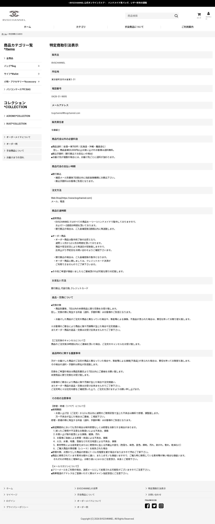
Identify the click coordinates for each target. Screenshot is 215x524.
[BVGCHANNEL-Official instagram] (161, 505)
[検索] (176, 15)
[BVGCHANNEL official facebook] (147, 505)
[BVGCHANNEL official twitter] (154, 505)
